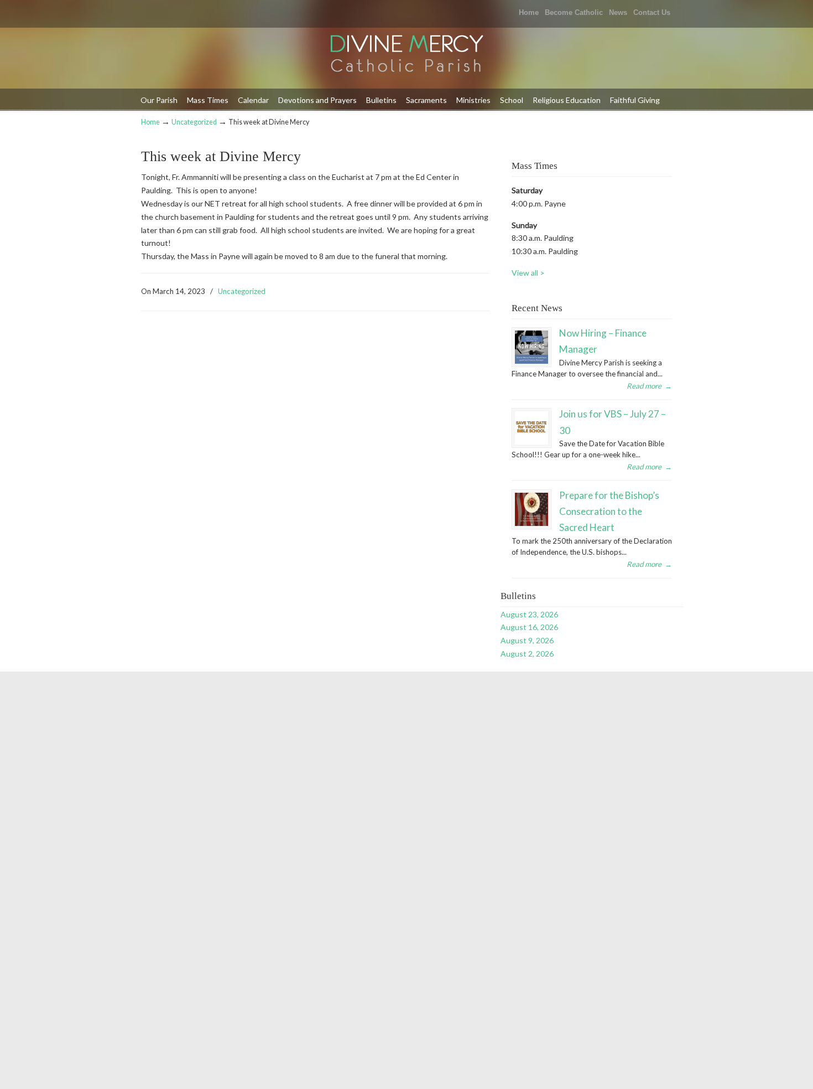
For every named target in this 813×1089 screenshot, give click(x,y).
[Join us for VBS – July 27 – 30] (531, 428)
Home (529, 12)
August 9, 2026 (527, 640)
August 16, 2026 (529, 627)
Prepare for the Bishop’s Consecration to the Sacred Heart (609, 511)
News (618, 12)
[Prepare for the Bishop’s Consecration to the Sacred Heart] (531, 509)
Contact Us (651, 12)
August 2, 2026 (527, 653)
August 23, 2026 (529, 614)
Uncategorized (194, 122)
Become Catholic (574, 12)
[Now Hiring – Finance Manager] (531, 347)
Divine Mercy (406, 54)
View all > (528, 272)
